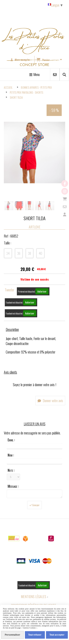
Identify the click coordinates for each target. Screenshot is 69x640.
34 (8, 253)
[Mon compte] (64, 214)
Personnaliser (12, 634)
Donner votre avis (52, 400)
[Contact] (64, 206)
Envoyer (36, 505)
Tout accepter (56, 634)
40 (40, 253)
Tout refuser (34, 634)
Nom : (11, 455)
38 (29, 253)
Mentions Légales (33, 596)
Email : (11, 439)
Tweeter (9, 289)
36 (18, 253)
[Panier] (64, 199)
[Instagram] (64, 191)
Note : (11, 470)
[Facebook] (64, 183)
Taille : (7, 242)
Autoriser (42, 291)
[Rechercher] (64, 74)
